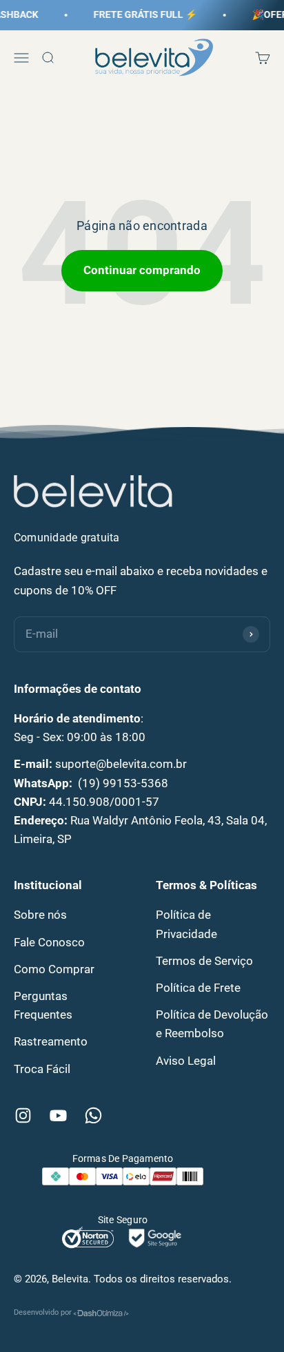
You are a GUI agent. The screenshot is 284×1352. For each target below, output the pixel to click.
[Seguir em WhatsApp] (93, 1115)
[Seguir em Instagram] (23, 1115)
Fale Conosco (49, 942)
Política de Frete (198, 988)
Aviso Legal (186, 1061)
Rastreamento (51, 1041)
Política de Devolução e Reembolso (212, 1024)
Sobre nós (40, 915)
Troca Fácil (42, 1069)
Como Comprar (54, 969)
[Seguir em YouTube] (58, 1115)
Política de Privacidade (186, 924)
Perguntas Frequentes (43, 1005)
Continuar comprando (142, 270)
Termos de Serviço (204, 961)
